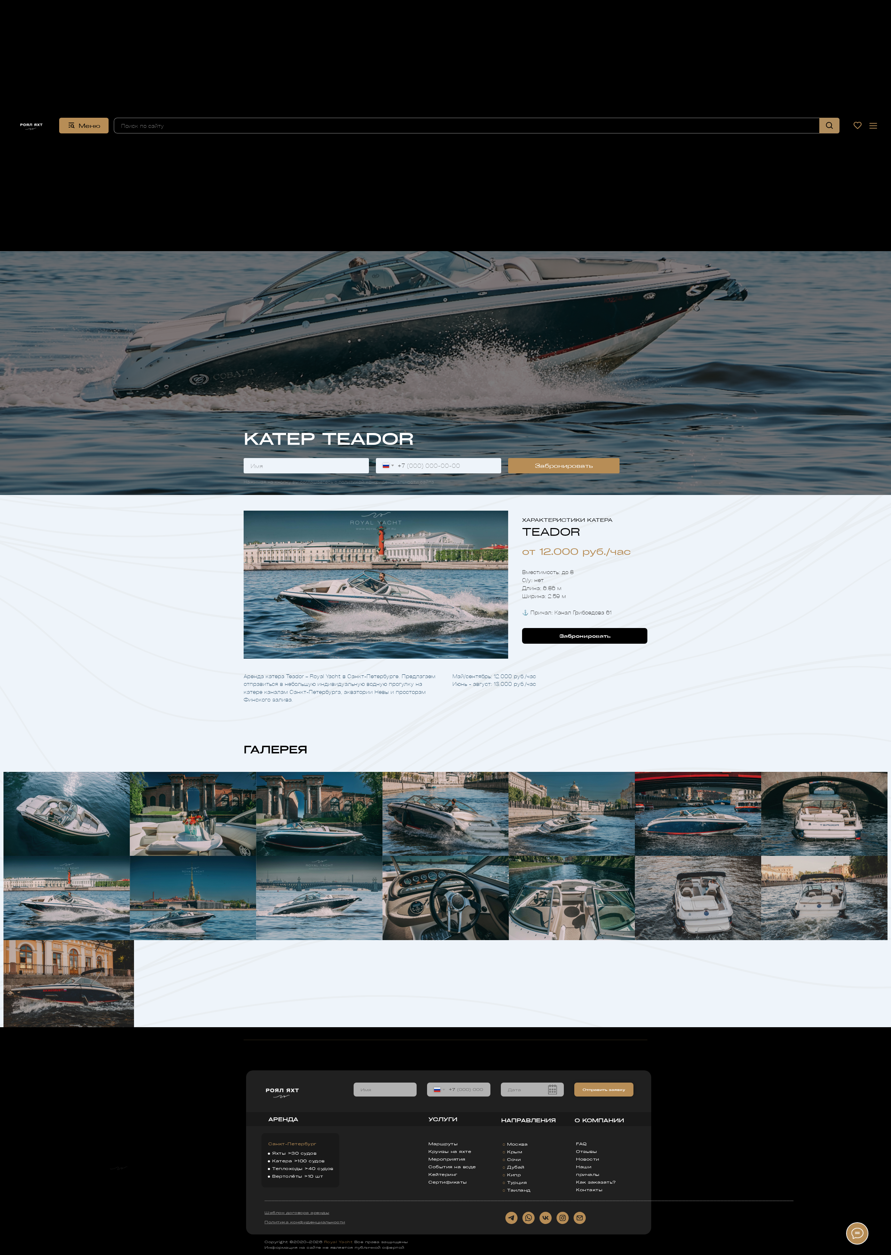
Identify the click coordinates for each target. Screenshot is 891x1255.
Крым (514, 1151)
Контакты (589, 1189)
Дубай (516, 1167)
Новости (587, 1159)
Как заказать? (596, 1182)
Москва (517, 1144)
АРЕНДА (283, 1119)
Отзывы (586, 1151)
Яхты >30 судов (294, 1153)
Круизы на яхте (449, 1151)
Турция (517, 1182)
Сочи (514, 1159)
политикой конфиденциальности (379, 482)
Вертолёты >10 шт (297, 1176)
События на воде (452, 1166)
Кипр (514, 1174)
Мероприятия (446, 1159)
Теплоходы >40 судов (302, 1168)
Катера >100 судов (298, 1160)
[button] (857, 125)
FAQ (581, 1143)
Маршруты (443, 1143)
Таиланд (519, 1190)
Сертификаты (447, 1182)
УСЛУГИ (442, 1119)
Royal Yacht (338, 1241)
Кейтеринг (443, 1174)
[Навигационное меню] (873, 125)
